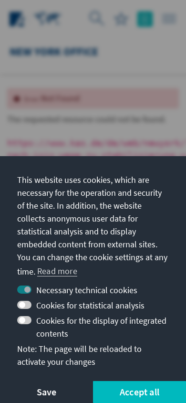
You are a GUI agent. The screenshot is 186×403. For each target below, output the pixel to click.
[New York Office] (47, 17)
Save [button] (47, 392)
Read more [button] (57, 270)
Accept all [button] (139, 392)
